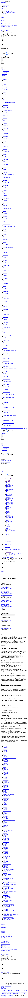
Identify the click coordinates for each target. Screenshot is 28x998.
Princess (5, 835)
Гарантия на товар (5, 944)
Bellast (5, 755)
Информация (4, 932)
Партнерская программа (9, 12)
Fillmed (5, 787)
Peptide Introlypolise (8, 830)
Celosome (5, 759)
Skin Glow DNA (7, 858)
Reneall (5, 843)
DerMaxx (5, 773)
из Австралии (6, 886)
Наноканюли (6, 911)
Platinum (5, 833)
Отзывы (5, 6)
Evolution (5, 785)
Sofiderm (5, 861)
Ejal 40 (5, 776)
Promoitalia (6, 839)
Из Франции (6, 896)
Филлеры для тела (7, 915)
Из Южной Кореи (7, 900)
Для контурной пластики (9, 882)
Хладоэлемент (6, 919)
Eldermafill (5, 780)
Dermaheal (5, 769)
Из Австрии (6, 887)
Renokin (5, 844)
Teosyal (5, 866)
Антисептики (6, 877)
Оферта (2, 987)
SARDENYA (6, 856)
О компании (6, 5)
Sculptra (5, 857)
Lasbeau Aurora (7, 811)
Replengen (5, 845)
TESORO (5, 867)
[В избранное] (1, 622)
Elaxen (5, 778)
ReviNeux (5, 851)
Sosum (5, 862)
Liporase (5, 814)
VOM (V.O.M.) (7, 874)
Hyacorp (5, 796)
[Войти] (1, 466)
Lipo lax (5, 813)
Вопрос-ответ (4, 945)
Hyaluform (5, 802)
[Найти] (2, 68)
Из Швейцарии (7, 897)
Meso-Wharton (6, 818)
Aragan (5, 752)
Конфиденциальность (6, 986)
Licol (4, 812)
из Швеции (6, 898)
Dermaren (5, 772)
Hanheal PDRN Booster (9, 794)
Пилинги (5, 913)
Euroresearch (6, 782)
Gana (4, 790)
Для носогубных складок (9, 884)
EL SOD (5, 777)
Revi (4, 849)
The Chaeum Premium (8, 869)
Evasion (5, 783)
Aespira (5, 746)
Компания (3, 927)
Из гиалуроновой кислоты (9, 891)
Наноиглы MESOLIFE (8, 910)
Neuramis (5, 825)
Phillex (5, 831)
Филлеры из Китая (8, 917)
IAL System (6, 805)
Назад (8, 480)
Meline (5, 817)
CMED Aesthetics (7, 761)
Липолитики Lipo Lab (8, 905)
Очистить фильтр (10, 614)
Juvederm (5, 808)
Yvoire (4, 875)
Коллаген (5, 901)
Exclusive (5, 786)
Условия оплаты (4, 941)
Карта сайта (3, 988)
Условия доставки (5, 942)
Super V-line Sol (7, 864)
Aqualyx (5, 750)
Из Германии (6, 889)
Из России (6, 893)
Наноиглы (5, 909)
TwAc (4, 871)
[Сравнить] (1, 624)
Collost (5, 763)
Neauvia (5, 824)
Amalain (5, 749)
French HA (6, 789)
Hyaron (5, 804)
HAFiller (5, 792)
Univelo (5, 873)
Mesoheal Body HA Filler (9, 820)
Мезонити (5, 908)
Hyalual (5, 800)
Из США (5, 895)
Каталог (3, 924)
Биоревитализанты (8, 878)
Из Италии (6, 892)
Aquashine (5, 751)
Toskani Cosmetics (7, 870)
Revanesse (5, 848)
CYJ (4, 767)
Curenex (5, 765)
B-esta (4, 754)
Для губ (5, 880)
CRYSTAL (6, 764)
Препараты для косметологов (10, 914)
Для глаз (5, 879)
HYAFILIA (6, 798)
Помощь (3, 938)
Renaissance (6, 842)
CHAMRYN (6, 760)
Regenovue (6, 840)
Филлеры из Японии (8, 918)
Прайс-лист (6, 13)
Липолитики (6, 902)
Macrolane (5, 816)
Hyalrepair (5, 799)
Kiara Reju (5, 809)
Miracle (5, 822)
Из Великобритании (8, 888)
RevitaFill (5, 853)
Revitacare (5, 852)
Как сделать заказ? (7, 11)
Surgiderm (5, 865)
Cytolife (5, 768)
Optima (5, 826)
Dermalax (5, 771)
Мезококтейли (6, 906)
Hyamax (5, 803)
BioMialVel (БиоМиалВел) (9, 758)
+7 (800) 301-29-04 (5, 23)
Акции (2, 925)
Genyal (5, 791)
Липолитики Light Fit (8, 904)
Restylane (5, 847)
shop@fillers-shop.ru (5, 30)
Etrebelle (5, 781)
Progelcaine (6, 838)
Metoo (4, 821)
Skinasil (5, 860)
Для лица (5, 883)
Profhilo (5, 836)
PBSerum (5, 829)
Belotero (5, 756)
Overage (5, 827)
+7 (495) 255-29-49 (5, 26)
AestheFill (5, 747)
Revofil (5, 855)
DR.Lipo (5, 774)
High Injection (6, 795)
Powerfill (5, 834)
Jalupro (5, 807)
